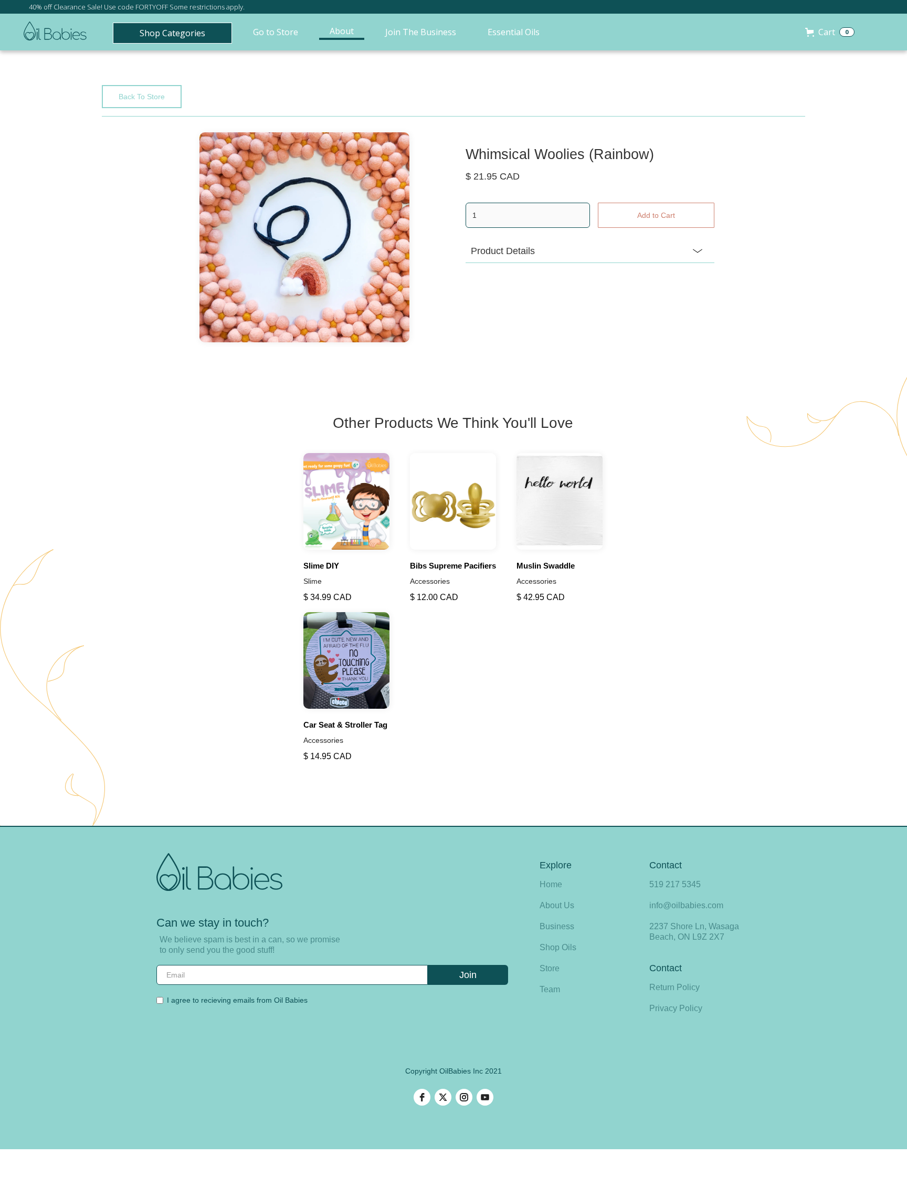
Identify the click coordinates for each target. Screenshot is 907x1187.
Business (557, 926)
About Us (557, 905)
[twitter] (443, 1097)
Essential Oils (514, 32)
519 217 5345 (675, 884)
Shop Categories (172, 33)
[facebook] (422, 1097)
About (342, 31)
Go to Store (275, 32)
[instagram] (464, 1097)
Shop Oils (558, 947)
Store (550, 968)
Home (551, 884)
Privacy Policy (675, 1008)
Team (550, 989)
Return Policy (674, 987)
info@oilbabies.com (686, 905)
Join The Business (420, 32)
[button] (830, 32)
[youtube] (485, 1097)
